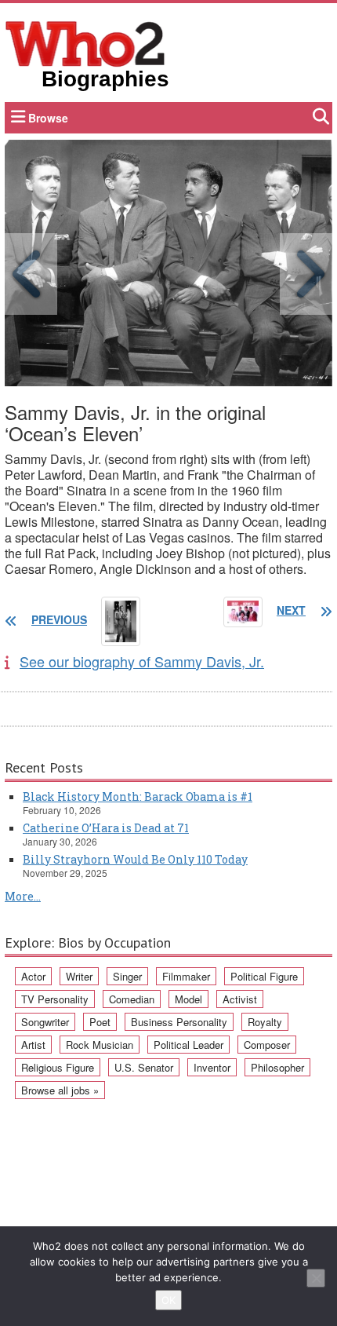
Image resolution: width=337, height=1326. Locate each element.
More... (23, 896)
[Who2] (85, 42)
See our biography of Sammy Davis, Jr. (142, 661)
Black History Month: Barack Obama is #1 (137, 796)
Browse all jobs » (60, 1090)
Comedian (131, 999)
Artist (33, 1044)
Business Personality (179, 1021)
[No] (315, 1278)
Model (188, 999)
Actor (33, 976)
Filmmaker (186, 976)
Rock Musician (99, 1044)
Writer (79, 976)
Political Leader (188, 1044)
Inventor (212, 1067)
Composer (267, 1044)
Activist (240, 999)
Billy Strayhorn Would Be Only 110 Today (135, 859)
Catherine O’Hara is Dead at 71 (106, 827)
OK (168, 1300)
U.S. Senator (143, 1067)
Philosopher (277, 1067)
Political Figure (264, 976)
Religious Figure (57, 1067)
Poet (100, 1021)
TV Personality (55, 999)
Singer (127, 976)
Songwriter (45, 1021)
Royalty (265, 1021)
